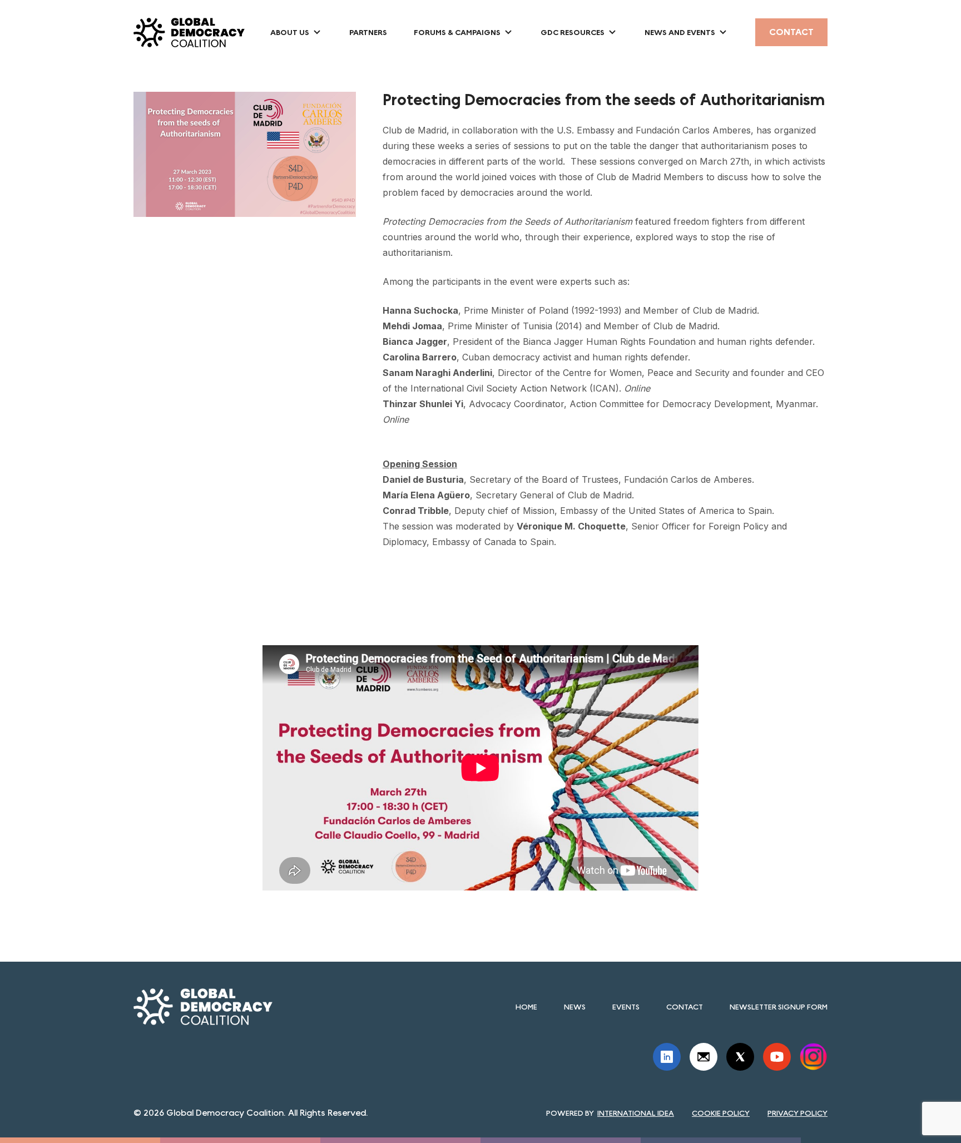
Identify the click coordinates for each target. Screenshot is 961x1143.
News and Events (680, 32)
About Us (289, 32)
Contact (791, 32)
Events (626, 1007)
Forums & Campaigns (457, 32)
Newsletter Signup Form (779, 1007)
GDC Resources (573, 32)
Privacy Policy (797, 1113)
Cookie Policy (721, 1113)
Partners (368, 32)
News (575, 1007)
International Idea (635, 1113)
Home (526, 1007)
